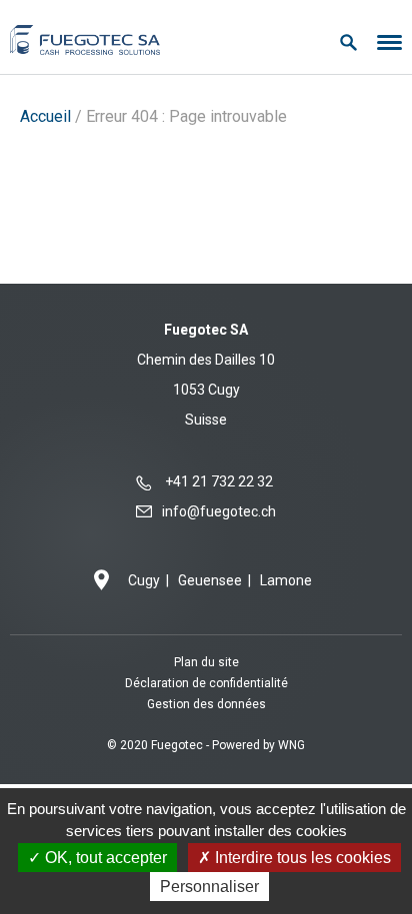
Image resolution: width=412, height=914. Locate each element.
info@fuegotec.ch (219, 511)
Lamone (286, 580)
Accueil (45, 116)
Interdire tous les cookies (301, 857)
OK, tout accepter (104, 857)
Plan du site (206, 662)
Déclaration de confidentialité (206, 683)
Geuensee (210, 580)
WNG (291, 745)
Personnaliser (209, 886)
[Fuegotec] (85, 37)
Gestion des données (206, 704)
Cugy (144, 580)
